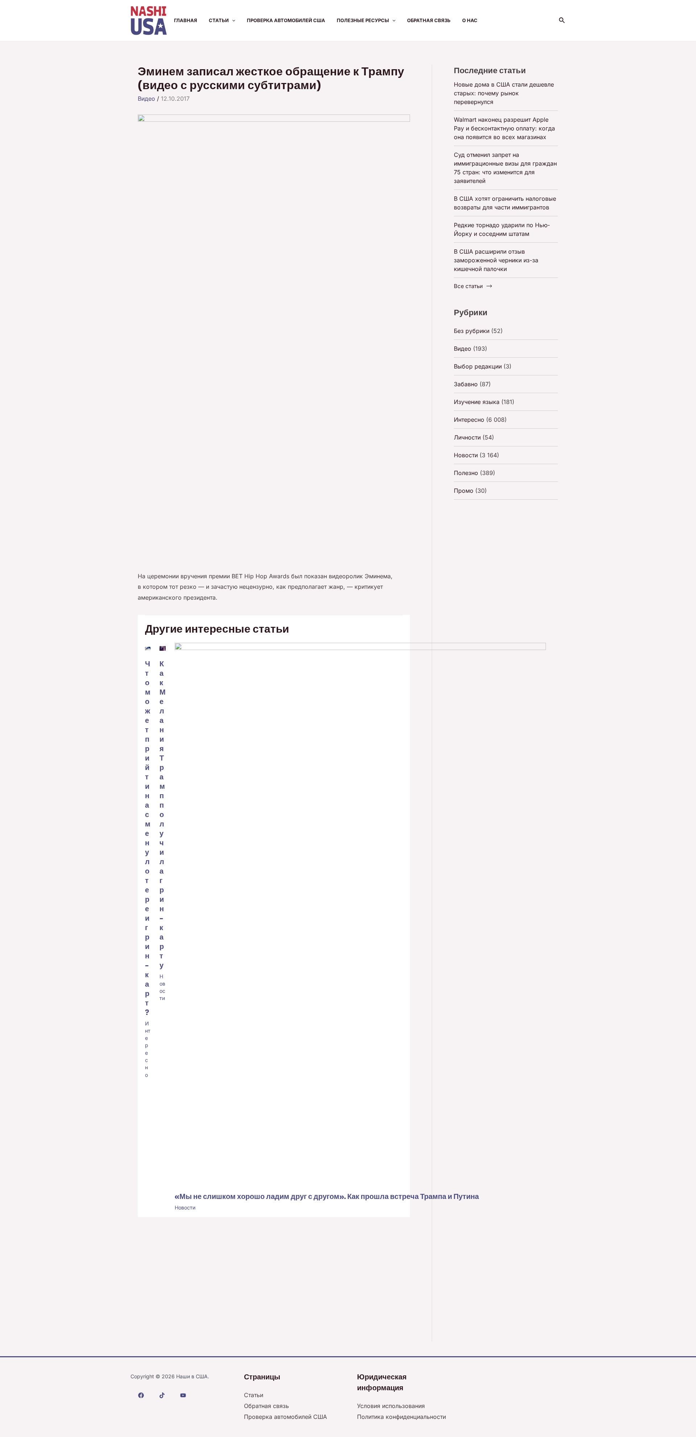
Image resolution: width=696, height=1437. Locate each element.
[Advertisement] (274, 334)
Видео (146, 98)
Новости (185, 1207)
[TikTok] (162, 1395)
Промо (463, 490)
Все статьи (468, 286)
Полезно (466, 472)
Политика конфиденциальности (401, 1416)
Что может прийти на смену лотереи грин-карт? (147, 838)
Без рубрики (471, 330)
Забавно (466, 384)
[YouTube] (183, 1395)
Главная (185, 20)
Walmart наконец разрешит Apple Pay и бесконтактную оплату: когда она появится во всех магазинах (504, 128)
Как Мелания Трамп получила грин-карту (163, 814)
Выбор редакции (478, 366)
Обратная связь (429, 20)
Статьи (219, 20)
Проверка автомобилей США (286, 20)
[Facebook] (141, 1395)
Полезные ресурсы (363, 20)
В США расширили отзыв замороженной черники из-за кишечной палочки (496, 260)
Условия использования (391, 1405)
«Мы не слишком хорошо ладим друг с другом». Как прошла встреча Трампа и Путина (327, 1196)
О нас (469, 20)
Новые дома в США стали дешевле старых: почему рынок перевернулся (504, 93)
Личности (467, 437)
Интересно (469, 419)
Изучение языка (477, 401)
